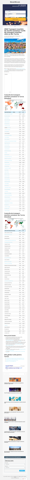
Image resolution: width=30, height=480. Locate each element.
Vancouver (8, 127)
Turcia (9, 54)
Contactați (8, 476)
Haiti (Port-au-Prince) (8, 158)
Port (12, 112)
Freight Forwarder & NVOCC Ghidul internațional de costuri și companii (14, 422)
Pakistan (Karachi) (7, 197)
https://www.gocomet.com (9, 345)
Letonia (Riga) (7, 183)
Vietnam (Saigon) (7, 210)
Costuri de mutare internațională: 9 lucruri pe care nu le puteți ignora (14, 412)
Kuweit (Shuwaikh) (7, 181)
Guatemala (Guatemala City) (9, 280)
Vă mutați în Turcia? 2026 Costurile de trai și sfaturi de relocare (15, 359)
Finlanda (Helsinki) (7, 146)
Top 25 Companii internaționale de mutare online (13, 392)
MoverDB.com (15, 2)
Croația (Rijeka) (7, 137)
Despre (6, 476)
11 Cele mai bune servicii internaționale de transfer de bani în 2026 (15, 402)
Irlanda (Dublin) (7, 166)
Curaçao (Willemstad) (8, 257)
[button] (18, 112)
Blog (4, 476)
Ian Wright (21, 36)
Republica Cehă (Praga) (8, 261)
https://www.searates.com (18, 344)
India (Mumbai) (7, 162)
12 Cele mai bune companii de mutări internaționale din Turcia (15, 358)
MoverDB (19, 341)
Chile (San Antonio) (7, 129)
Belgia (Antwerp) (7, 121)
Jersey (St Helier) (7, 175)
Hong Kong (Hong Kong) (8, 160)
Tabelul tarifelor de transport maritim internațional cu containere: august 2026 (14, 383)
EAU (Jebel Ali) (7, 204)
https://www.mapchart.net (9, 340)
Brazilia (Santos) (7, 123)
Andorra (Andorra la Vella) (8, 114)
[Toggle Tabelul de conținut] (10, 92)
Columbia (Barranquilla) (8, 135)
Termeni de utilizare (20, 476)
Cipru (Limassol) (7, 139)
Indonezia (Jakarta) (7, 164)
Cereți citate (15, 19)
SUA (5, 206)
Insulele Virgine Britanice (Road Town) (10, 240)
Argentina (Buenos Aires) (8, 234)
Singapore (6, 325)
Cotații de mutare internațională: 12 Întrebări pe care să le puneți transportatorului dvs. (14, 432)
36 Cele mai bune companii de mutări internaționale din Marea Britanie (14, 452)
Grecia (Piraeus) (7, 154)
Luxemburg (6, 191)
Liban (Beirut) (7, 185)
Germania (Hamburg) (8, 150)
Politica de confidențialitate (14, 476)
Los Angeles (8, 206)
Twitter (15, 477)
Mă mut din (6, 462)
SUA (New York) (7, 208)
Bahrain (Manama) (7, 119)
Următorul (22, 470)
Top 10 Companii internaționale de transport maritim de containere (14, 442)
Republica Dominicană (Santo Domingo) (10, 141)
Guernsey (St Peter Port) (8, 156)
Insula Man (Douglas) (8, 168)
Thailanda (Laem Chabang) (8, 202)
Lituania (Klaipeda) (7, 189)
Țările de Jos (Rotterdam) (8, 195)
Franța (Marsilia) (7, 148)
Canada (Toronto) (7, 125)
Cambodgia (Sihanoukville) (8, 242)
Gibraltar (6, 152)
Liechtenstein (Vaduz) (8, 187)
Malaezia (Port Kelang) (8, 193)
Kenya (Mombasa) (7, 179)
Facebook (25, 476)
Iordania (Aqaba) (7, 177)
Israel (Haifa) (6, 170)
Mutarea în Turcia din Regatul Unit (11, 361)
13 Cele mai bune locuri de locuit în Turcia (12, 360)
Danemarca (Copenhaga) (8, 263)
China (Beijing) (7, 131)
